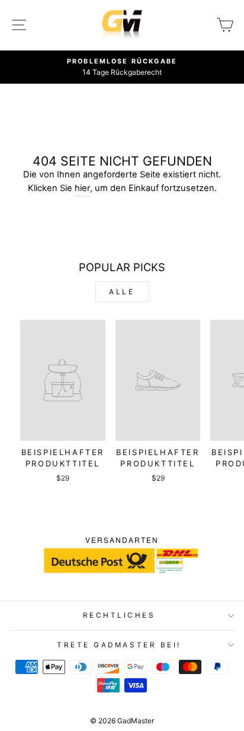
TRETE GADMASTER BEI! (119, 645)
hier (82, 188)
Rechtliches (119, 615)
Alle (121, 291)
